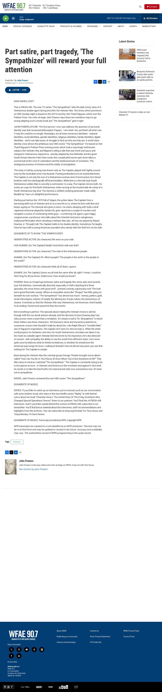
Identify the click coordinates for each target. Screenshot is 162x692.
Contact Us (94, 631)
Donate (153, 6)
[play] (6, 18)
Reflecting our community (67, 637)
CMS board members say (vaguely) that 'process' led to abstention (143, 55)
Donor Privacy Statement (100, 637)
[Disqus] (81, 522)
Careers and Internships (66, 642)
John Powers (22, 80)
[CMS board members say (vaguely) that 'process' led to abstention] (127, 54)
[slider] (17, 18)
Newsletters (149, 26)
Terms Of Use (128, 637)
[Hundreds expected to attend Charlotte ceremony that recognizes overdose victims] (127, 94)
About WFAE (62, 631)
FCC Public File (95, 642)
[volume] (13, 18)
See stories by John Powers (33, 469)
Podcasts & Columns (71, 26)
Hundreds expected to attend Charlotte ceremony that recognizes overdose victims (145, 96)
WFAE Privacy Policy (131, 631)
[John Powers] (10, 467)
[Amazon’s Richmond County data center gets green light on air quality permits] (127, 75)
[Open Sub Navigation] (10, 26)
